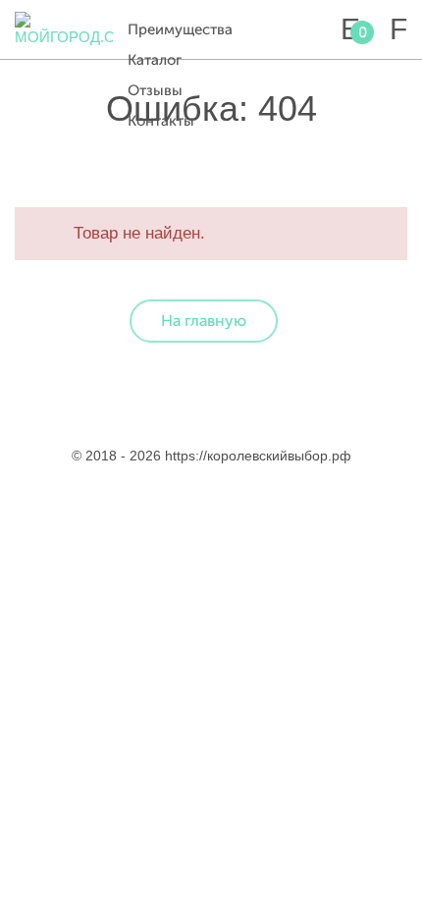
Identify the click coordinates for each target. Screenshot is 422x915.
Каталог (155, 60)
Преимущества (180, 30)
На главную (203, 321)
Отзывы (155, 90)
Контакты (161, 121)
